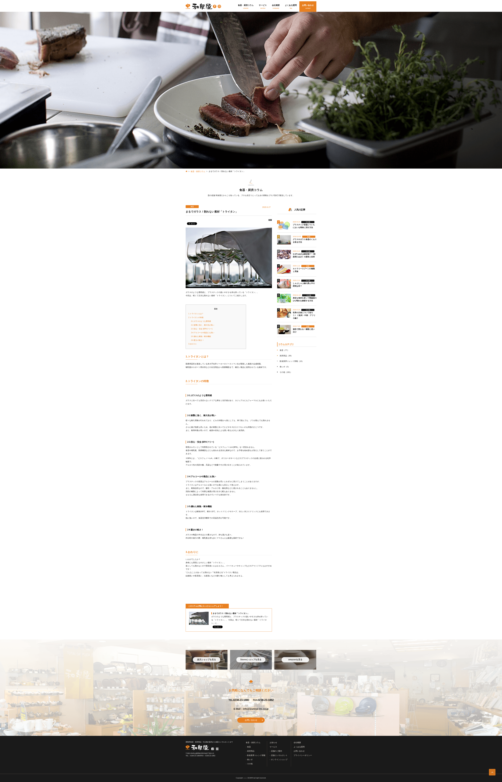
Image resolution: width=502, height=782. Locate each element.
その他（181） (286, 372)
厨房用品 (250, 751)
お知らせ (273, 742)
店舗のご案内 (276, 751)
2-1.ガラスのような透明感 (201, 321)
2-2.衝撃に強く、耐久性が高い (202, 325)
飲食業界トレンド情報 (256, 755)
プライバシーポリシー (303, 755)
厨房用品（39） (286, 356)
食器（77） (284, 350)
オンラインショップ (279, 759)
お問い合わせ (251, 720)
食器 (249, 747)
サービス (273, 747)
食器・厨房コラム (198, 171)
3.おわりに (192, 344)
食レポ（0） (285, 367)
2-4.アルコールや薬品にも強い (202, 333)
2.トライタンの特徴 (195, 317)
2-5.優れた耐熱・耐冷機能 (201, 336)
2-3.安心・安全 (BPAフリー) (201, 329)
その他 (250, 764)
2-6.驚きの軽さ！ (197, 340)
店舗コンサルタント (279, 755)
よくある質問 (299, 747)
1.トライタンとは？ (195, 314)
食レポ (250, 759)
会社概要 (297, 742)
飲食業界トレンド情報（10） (292, 361)
